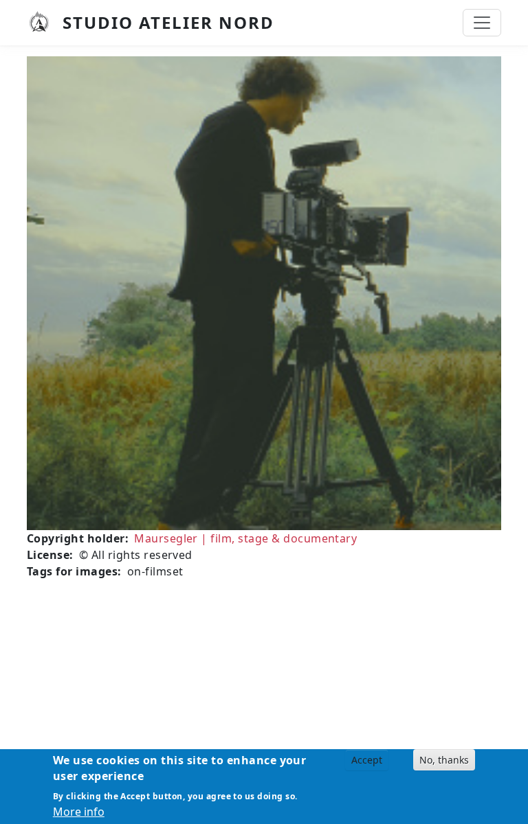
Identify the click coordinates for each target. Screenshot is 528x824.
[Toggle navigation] (482, 22)
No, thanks (444, 759)
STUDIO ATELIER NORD (168, 22)
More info (78, 811)
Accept (366, 759)
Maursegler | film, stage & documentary (245, 538)
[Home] (45, 22)
